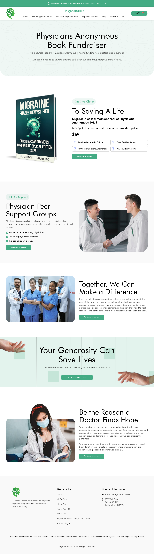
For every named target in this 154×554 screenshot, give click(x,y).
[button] (84, 101)
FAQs (124, 17)
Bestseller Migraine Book (66, 17)
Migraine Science (90, 17)
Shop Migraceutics (40, 17)
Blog (104, 17)
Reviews (114, 17)
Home (25, 17)
